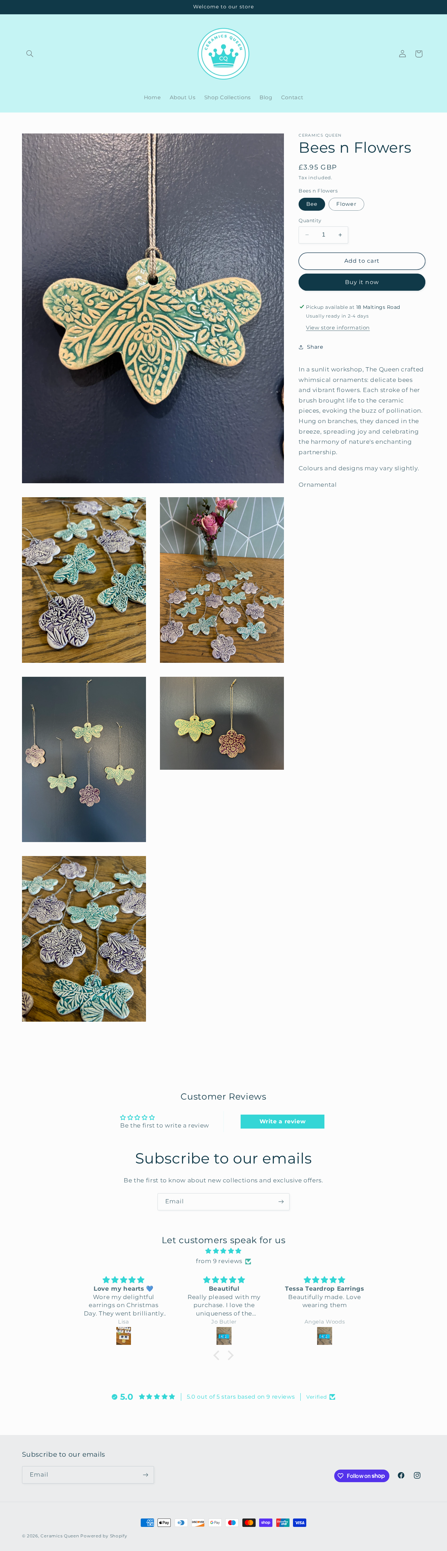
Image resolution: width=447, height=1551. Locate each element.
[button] (30, 54)
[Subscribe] (281, 1201)
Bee (311, 204)
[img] (223, 1251)
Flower (346, 204)
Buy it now (362, 281)
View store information (338, 327)
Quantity (310, 220)
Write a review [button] (282, 1121)
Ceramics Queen (60, 1536)
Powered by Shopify (103, 1536)
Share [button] (315, 346)
